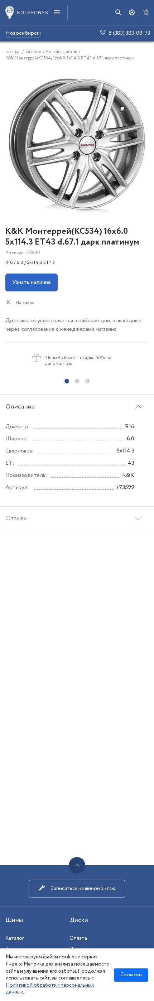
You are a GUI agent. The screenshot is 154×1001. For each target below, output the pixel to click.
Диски (78, 920)
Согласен (131, 974)
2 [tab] (77, 381)
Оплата (78, 938)
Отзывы (16, 518)
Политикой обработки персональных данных (50, 989)
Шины (14, 920)
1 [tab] (66, 381)
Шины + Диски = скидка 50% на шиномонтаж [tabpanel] (77, 360)
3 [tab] (87, 381)
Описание (20, 406)
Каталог (14, 938)
